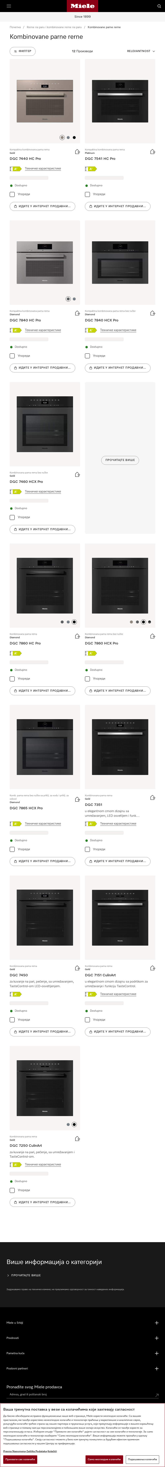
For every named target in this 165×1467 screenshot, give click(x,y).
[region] (82, 1435)
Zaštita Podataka (36, 1451)
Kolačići (52, 1451)
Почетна (15, 27)
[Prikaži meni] (8, 6)
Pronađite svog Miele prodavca (34, 1387)
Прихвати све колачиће (20, 1459)
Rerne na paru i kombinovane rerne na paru (54, 27)
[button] (62, 137)
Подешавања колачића (142, 1459)
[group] (45, 135)
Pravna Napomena (14, 1451)
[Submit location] (157, 1395)
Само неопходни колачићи (104, 1459)
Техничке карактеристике (43, 168)
